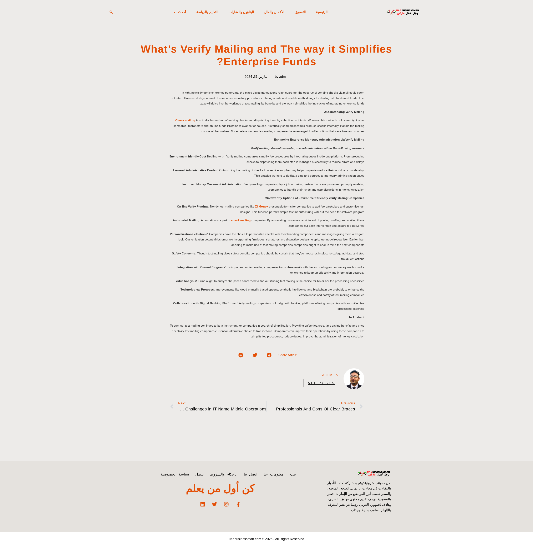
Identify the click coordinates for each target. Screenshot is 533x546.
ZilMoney (261, 206)
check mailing (241, 220)
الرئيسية (322, 12)
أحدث (182, 12)
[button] (111, 12)
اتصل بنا (250, 474)
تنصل (199, 474)
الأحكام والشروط (224, 474)
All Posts (321, 383)
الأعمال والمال (274, 12)
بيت (293, 474)
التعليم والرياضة (207, 12)
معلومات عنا (274, 474)
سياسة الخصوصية (175, 474)
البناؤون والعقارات (241, 12)
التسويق (300, 12)
